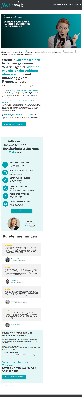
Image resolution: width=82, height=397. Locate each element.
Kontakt (78, 5)
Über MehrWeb (62, 5)
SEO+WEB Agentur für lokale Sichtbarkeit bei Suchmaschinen (17, 134)
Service (38, 134)
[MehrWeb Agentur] (12, 5)
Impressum (43, 395)
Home (54, 5)
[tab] (17, 134)
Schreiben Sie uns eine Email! (8, 385)
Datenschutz (47, 395)
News (71, 5)
